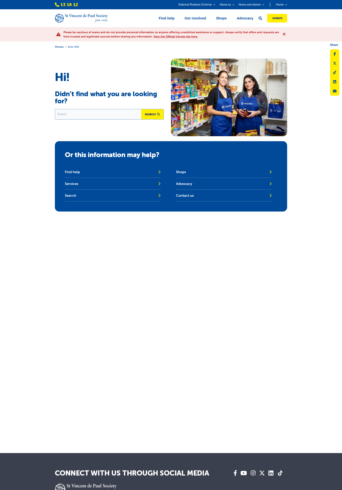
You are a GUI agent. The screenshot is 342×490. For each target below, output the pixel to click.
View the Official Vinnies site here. (175, 36)
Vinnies (59, 46)
